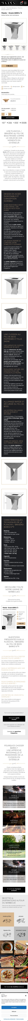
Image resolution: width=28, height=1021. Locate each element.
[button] (26, 995)
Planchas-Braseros (11, 8)
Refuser (14, 1011)
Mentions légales (20, 1019)
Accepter (14, 1007)
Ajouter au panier (10, 118)
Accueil (3, 8)
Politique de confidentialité (10, 1019)
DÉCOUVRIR (21, 627)
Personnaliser (14, 1015)
